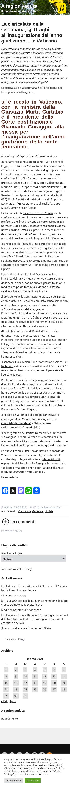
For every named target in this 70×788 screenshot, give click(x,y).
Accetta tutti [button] (33, 780)
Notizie (49, 511)
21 (63, 683)
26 (44, 689)
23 (15, 689)
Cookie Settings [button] (13, 780)
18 (35, 683)
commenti (23, 522)
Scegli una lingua (11, 553)
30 (15, 696)
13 (54, 676)
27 (54, 689)
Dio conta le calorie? (13, 595)
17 (25, 683)
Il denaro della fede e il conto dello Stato (26, 628)
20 (54, 683)
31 (25, 696)
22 (6, 689)
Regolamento (9, 718)
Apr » (13, 701)
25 (35, 689)
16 (15, 683)
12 (44, 676)
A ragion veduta (19, 6)
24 (25, 689)
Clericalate (24, 511)
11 (35, 676)
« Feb (4, 701)
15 (6, 683)
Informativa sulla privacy (16, 569)
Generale (37, 511)
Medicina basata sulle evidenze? (21, 610)
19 (44, 683)
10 (25, 676)
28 (63, 689)
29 (6, 696)
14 (63, 676)
